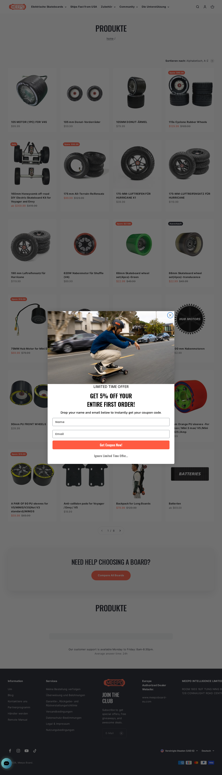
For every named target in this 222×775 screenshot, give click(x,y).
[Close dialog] (170, 315)
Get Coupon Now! (111, 444)
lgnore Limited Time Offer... (111, 456)
